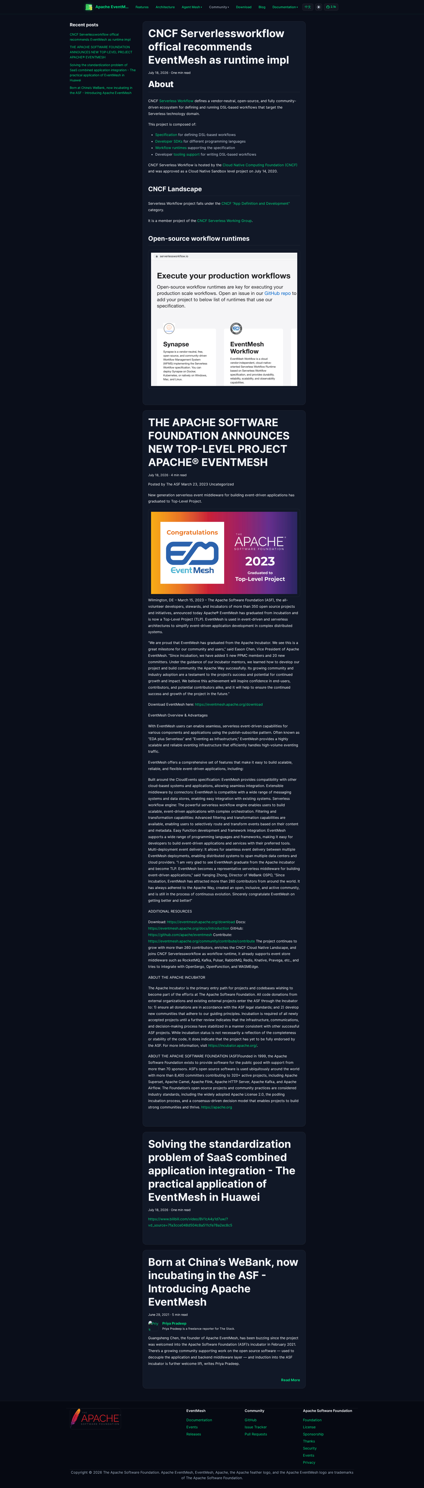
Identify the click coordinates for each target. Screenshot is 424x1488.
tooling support (187, 154)
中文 (308, 7)
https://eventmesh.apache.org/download (229, 704)
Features (142, 7)
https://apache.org (216, 1107)
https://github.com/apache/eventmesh (180, 934)
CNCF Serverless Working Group (224, 220)
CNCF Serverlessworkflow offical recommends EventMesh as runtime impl (100, 36)
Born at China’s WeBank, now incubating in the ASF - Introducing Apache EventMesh (101, 90)
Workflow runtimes (171, 147)
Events (192, 1427)
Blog (262, 7)
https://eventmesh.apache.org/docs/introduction (188, 928)
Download (244, 7)
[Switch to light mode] (318, 7)
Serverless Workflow (176, 101)
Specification (166, 134)
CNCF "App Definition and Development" (255, 203)
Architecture (165, 7)
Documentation (284, 7)
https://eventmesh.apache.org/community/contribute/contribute (201, 941)
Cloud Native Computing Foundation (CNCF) (260, 165)
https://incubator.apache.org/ (232, 1045)
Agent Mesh (191, 7)
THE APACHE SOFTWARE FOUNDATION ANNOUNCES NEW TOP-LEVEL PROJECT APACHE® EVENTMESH (101, 52)
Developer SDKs (168, 141)
